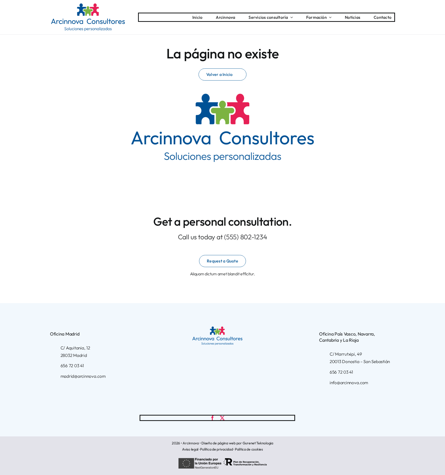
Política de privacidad (216, 449)
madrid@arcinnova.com (83, 376)
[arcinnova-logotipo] (88, 5)
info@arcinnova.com (349, 382)
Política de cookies (249, 449)
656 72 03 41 (72, 365)
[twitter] (222, 418)
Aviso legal (190, 449)
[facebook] (212, 418)
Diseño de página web (218, 443)
